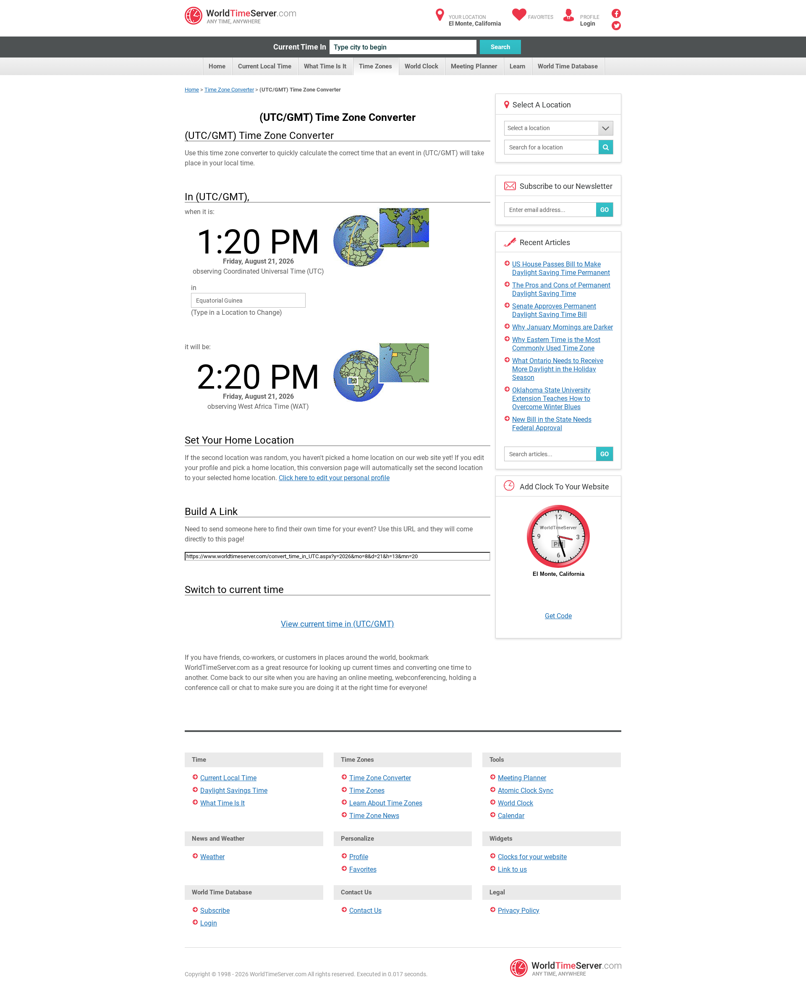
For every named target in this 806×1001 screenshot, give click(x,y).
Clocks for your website (532, 857)
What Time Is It (325, 66)
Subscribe (215, 911)
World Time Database (568, 66)
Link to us (512, 869)
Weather (212, 857)
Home (217, 66)
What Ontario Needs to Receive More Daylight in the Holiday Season (557, 369)
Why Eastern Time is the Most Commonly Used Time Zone (556, 344)
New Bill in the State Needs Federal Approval (551, 424)
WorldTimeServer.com (240, 16)
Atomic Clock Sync (525, 791)
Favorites (540, 17)
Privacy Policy (518, 911)
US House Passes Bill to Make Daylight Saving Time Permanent (561, 268)
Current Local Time (264, 66)
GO (604, 210)
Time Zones (375, 66)
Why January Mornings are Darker (562, 327)
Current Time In (299, 46)
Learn (517, 66)
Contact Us (365, 911)
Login (587, 23)
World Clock (421, 66)
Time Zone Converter (229, 89)
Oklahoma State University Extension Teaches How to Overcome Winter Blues (551, 398)
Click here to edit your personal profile (334, 478)
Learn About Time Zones (385, 803)
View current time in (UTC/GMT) (337, 624)
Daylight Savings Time (233, 791)
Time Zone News (374, 816)
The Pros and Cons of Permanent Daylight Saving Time (561, 289)
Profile (358, 857)
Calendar (511, 816)
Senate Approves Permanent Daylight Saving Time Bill (554, 310)
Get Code (558, 616)
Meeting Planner (474, 66)
